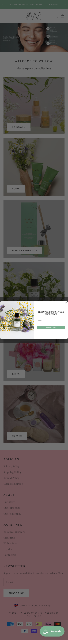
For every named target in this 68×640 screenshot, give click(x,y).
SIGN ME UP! (51, 327)
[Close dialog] (66, 303)
